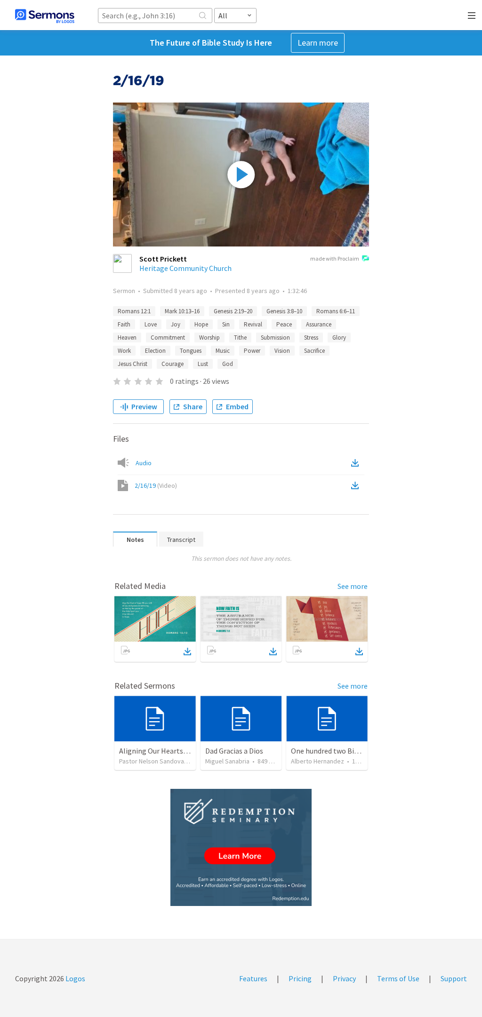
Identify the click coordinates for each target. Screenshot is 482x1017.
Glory (339, 338)
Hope (201, 324)
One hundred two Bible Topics (339, 750)
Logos (74, 978)
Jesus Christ (132, 364)
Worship (209, 338)
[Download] (187, 651)
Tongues (190, 351)
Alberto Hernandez (317, 761)
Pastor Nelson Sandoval (152, 761)
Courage (172, 364)
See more (352, 586)
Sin (226, 324)
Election (155, 351)
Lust (203, 364)
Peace (284, 324)
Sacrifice (314, 351)
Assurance (318, 324)
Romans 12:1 (134, 311)
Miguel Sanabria (227, 761)
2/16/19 (156, 485)
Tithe (240, 338)
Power (252, 351)
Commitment (168, 338)
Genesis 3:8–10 (284, 311)
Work (124, 351)
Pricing (300, 978)
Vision (282, 351)
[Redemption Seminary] (241, 847)
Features (253, 978)
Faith (124, 324)
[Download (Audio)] (356, 463)
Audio (144, 463)
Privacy (344, 978)
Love (151, 324)
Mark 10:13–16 (182, 311)
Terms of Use (398, 978)
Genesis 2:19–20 (233, 311)
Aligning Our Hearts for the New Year (178, 750)
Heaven (127, 338)
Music (223, 351)
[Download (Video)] (356, 485)
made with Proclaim (334, 258)
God (227, 364)
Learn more (317, 42)
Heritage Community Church (185, 268)
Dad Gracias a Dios (234, 750)
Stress (311, 338)
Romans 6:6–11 (335, 311)
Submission (275, 338)
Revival (253, 324)
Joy (175, 324)
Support (454, 978)
